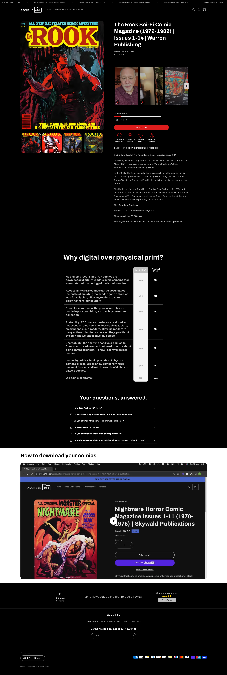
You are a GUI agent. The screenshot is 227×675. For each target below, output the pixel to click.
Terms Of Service (107, 621)
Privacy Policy (92, 621)
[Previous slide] (116, 86)
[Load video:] (113, 521)
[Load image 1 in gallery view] (31, 143)
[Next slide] (186, 86)
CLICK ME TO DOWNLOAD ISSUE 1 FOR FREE (136, 148)
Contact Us (135, 621)
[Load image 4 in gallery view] (93, 143)
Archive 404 (30, 666)
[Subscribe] (133, 636)
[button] (62, 9)
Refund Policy (123, 621)
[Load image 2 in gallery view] (51, 143)
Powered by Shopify (43, 666)
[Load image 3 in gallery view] (72, 143)
